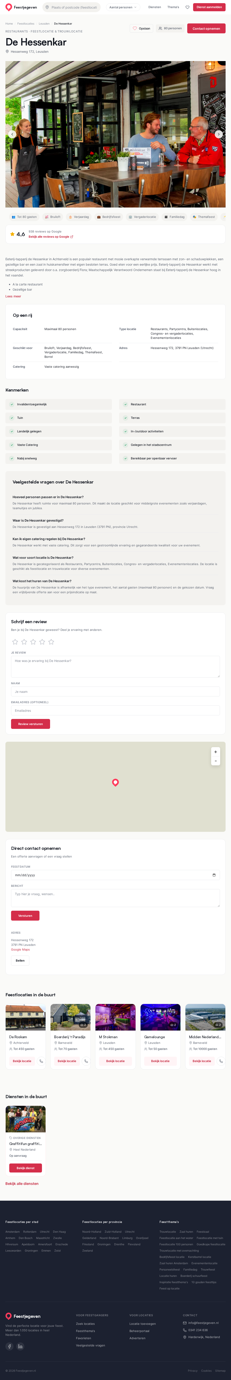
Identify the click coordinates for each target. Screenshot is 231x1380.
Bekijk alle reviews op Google (49, 236)
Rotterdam (29, 1231)
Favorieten (83, 1338)
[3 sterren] (33, 642)
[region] (115, 787)
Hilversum (11, 1244)
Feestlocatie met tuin (210, 1238)
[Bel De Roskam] (41, 1061)
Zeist (57, 1250)
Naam (15, 683)
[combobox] (71, 7)
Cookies (206, 1370)
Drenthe (119, 1244)
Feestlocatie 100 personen (176, 1244)
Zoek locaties (85, 1323)
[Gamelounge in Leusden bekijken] (160, 1017)
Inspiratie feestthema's (173, 1282)
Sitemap (220, 1370)
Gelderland (89, 1238)
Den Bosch (25, 1238)
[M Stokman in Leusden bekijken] (115, 1017)
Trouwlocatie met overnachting (179, 1250)
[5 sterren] (51, 642)
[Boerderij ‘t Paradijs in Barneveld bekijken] (70, 1017)
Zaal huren (186, 1231)
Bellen (20, 960)
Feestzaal (203, 1231)
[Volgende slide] (219, 134)
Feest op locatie (169, 1288)
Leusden (44, 23)
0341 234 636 (198, 1330)
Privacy (193, 1370)
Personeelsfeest (169, 1269)
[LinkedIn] (20, 1346)
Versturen (25, 915)
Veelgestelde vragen (90, 1345)
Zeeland (87, 1250)
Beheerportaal (139, 1331)
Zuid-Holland (113, 1231)
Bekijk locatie (22, 1061)
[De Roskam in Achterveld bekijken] (26, 1017)
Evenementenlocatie (204, 1263)
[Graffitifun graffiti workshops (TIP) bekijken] (26, 1119)
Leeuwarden (13, 1250)
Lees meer (13, 296)
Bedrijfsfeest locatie (172, 1257)
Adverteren (137, 1338)
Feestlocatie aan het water (176, 1238)
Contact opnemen (206, 28)
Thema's (173, 7)
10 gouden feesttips (204, 1282)
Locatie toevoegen (142, 1323)
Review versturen (30, 724)
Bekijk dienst (26, 1168)
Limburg (127, 1238)
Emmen (46, 1250)
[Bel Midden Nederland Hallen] (221, 1061)
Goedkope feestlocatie (211, 1244)
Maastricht (43, 1238)
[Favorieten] (187, 7)
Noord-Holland (91, 1231)
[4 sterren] (42, 642)
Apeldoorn (28, 1244)
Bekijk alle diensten (22, 1183)
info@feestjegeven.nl (203, 1323)
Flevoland (134, 1244)
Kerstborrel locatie (199, 1257)
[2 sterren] (24, 642)
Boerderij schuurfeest (193, 1275)
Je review (18, 652)
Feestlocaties (25, 23)
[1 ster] (15, 642)
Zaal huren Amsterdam (173, 1263)
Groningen (31, 1250)
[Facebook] (9, 1346)
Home (9, 23)
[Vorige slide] (12, 134)
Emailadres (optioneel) (30, 702)
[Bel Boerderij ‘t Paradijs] (86, 1061)
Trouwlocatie (167, 1231)
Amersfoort (45, 1244)
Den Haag (59, 1231)
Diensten (154, 7)
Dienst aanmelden (209, 7)
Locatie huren (168, 1275)
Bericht (17, 885)
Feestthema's (85, 1331)
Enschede (61, 1244)
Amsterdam (12, 1231)
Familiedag (190, 1269)
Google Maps (20, 949)
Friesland (88, 1244)
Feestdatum (20, 866)
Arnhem (10, 1238)
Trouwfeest (208, 1269)
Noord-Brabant (109, 1238)
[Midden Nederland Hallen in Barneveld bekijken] (205, 1017)
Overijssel (142, 1238)
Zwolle (57, 1238)
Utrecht (44, 1231)
